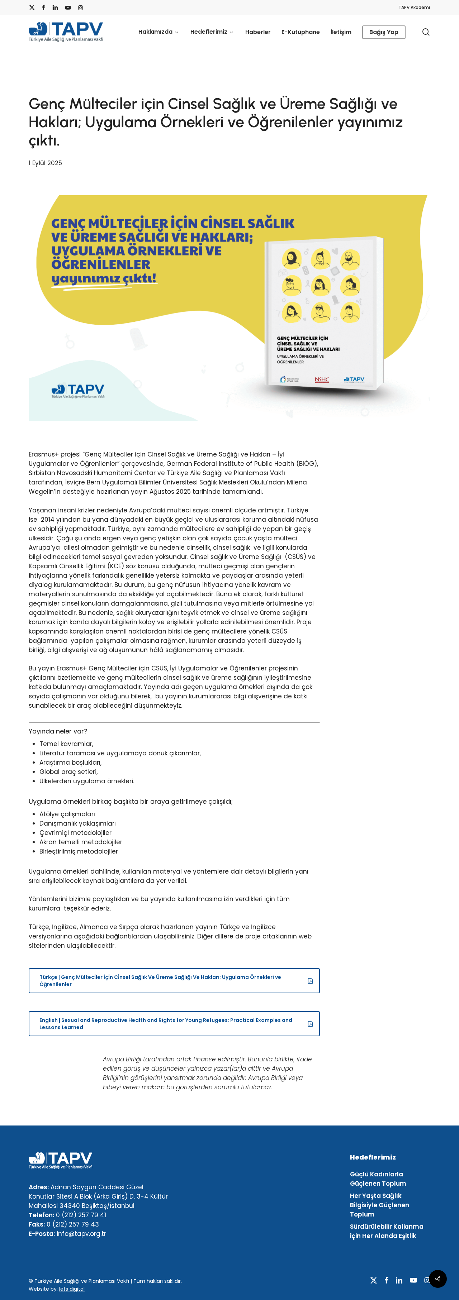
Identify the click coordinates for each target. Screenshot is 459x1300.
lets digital (72, 1288)
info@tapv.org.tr (81, 1233)
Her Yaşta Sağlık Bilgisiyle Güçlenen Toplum (379, 1205)
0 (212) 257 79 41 (81, 1215)
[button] (174, 980)
